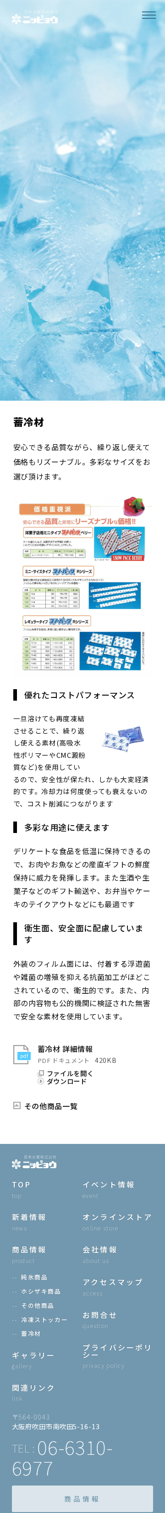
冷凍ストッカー (44, 1320)
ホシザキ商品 (41, 1292)
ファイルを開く (70, 1073)
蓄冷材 (31, 1334)
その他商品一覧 (50, 1105)
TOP (22, 1189)
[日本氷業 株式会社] (35, 16)
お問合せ (100, 1320)
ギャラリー (34, 1360)
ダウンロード (67, 1081)
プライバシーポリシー (117, 1356)
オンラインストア (117, 1222)
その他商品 (38, 1306)
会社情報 (100, 1254)
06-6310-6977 (62, 1457)
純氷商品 (34, 1277)
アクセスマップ (112, 1287)
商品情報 (82, 1498)
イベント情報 (108, 1189)
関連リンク (34, 1393)
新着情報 (29, 1222)
